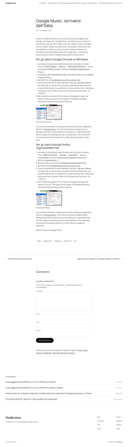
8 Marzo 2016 (118, 393)
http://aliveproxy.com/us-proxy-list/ (65, 80)
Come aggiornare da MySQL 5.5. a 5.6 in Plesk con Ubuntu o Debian (34, 388)
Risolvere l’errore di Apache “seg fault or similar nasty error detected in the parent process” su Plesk (48, 393)
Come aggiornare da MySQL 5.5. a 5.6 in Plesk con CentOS (31, 382)
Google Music (50, 129)
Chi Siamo (42, 3)
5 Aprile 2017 (119, 382)
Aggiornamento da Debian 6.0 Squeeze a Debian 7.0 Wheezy (98, 259)
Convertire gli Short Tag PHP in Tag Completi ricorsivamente (31, 399)
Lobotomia (44, 30)
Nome (38, 314)
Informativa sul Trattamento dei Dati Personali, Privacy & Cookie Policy (72, 3)
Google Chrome (47, 241)
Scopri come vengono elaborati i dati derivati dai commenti (62, 351)
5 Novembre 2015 (117, 399)
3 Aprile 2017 (119, 387)
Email (38, 322)
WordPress (119, 442)
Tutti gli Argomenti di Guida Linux (110, 3)
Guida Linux (11, 3)
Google (39, 241)
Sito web (38, 330)
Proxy (75, 241)
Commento (39, 291)
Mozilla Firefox (68, 241)
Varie (50, 30)
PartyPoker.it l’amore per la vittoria (20, 259)
